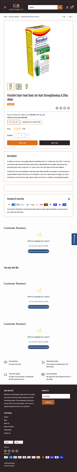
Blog (5, 420)
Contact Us (7, 433)
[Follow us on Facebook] (5, 450)
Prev (64, 17)
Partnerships (7, 430)
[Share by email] (68, 107)
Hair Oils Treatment (14, 17)
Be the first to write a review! (38, 251)
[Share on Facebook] (57, 107)
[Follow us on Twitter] (9, 450)
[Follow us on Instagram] (13, 450)
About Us (6, 423)
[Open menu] (5, 7)
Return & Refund (9, 426)
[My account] (67, 7)
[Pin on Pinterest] (60, 107)
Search (6, 417)
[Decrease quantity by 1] (16, 135)
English (7, 442)
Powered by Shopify (9, 466)
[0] (71, 7)
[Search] (60, 7)
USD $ (17, 442)
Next (70, 17)
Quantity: (10, 135)
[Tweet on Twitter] (64, 107)
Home (5, 17)
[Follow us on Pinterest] (16, 450)
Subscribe (48, 402)
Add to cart (22, 143)
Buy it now (54, 143)
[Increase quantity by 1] (27, 135)
